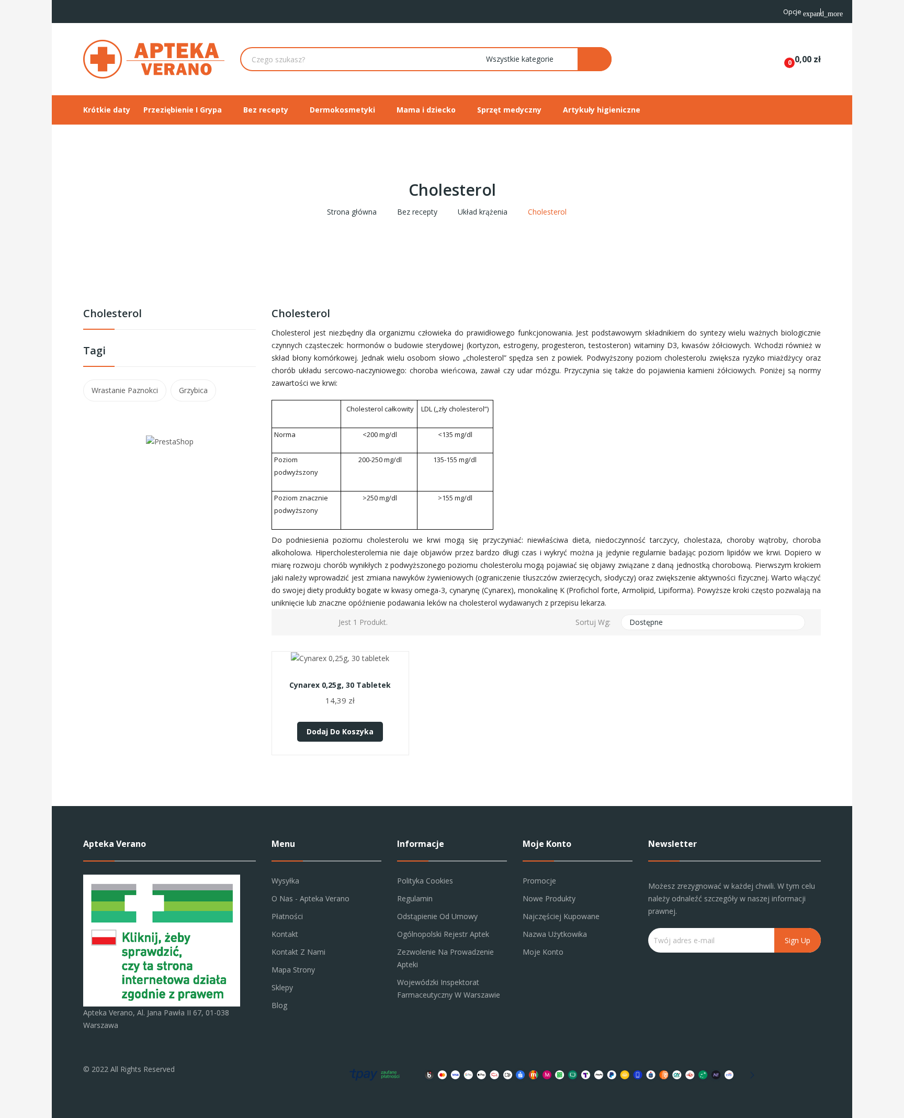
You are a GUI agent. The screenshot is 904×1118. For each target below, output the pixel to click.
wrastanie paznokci (125, 390)
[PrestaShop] (170, 441)
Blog (279, 1005)
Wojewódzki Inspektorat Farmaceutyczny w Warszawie (448, 988)
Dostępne (712, 622)
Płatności (287, 916)
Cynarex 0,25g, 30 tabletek (340, 685)
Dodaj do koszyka (340, 731)
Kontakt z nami (298, 952)
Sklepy (282, 987)
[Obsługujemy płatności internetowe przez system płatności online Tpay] (548, 1074)
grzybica (193, 390)
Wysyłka (285, 881)
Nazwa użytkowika (555, 934)
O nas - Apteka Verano (310, 898)
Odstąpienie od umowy (437, 916)
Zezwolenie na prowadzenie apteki (445, 958)
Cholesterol (112, 314)
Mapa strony (293, 970)
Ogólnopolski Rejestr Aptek (443, 934)
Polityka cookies (425, 881)
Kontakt (285, 934)
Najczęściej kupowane (561, 916)
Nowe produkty (549, 898)
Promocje (539, 881)
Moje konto (543, 952)
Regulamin (415, 898)
